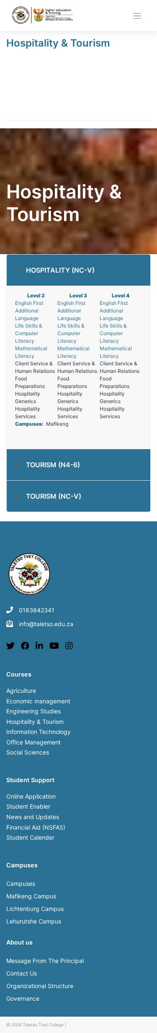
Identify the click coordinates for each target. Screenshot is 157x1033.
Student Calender (30, 837)
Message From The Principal (45, 960)
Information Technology (38, 731)
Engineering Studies (33, 711)
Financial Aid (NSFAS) (35, 827)
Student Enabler (28, 806)
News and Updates (32, 816)
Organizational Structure (39, 985)
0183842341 (36, 610)
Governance (22, 998)
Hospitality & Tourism (58, 43)
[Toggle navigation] (137, 16)
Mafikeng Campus (31, 896)
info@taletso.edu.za (46, 623)
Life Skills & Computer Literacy (28, 333)
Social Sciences (27, 752)
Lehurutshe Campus (33, 921)
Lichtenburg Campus (35, 908)
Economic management (38, 701)
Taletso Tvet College (43, 1024)
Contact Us (21, 973)
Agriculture (21, 690)
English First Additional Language (29, 310)
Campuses (20, 883)
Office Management (33, 742)
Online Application (31, 796)
